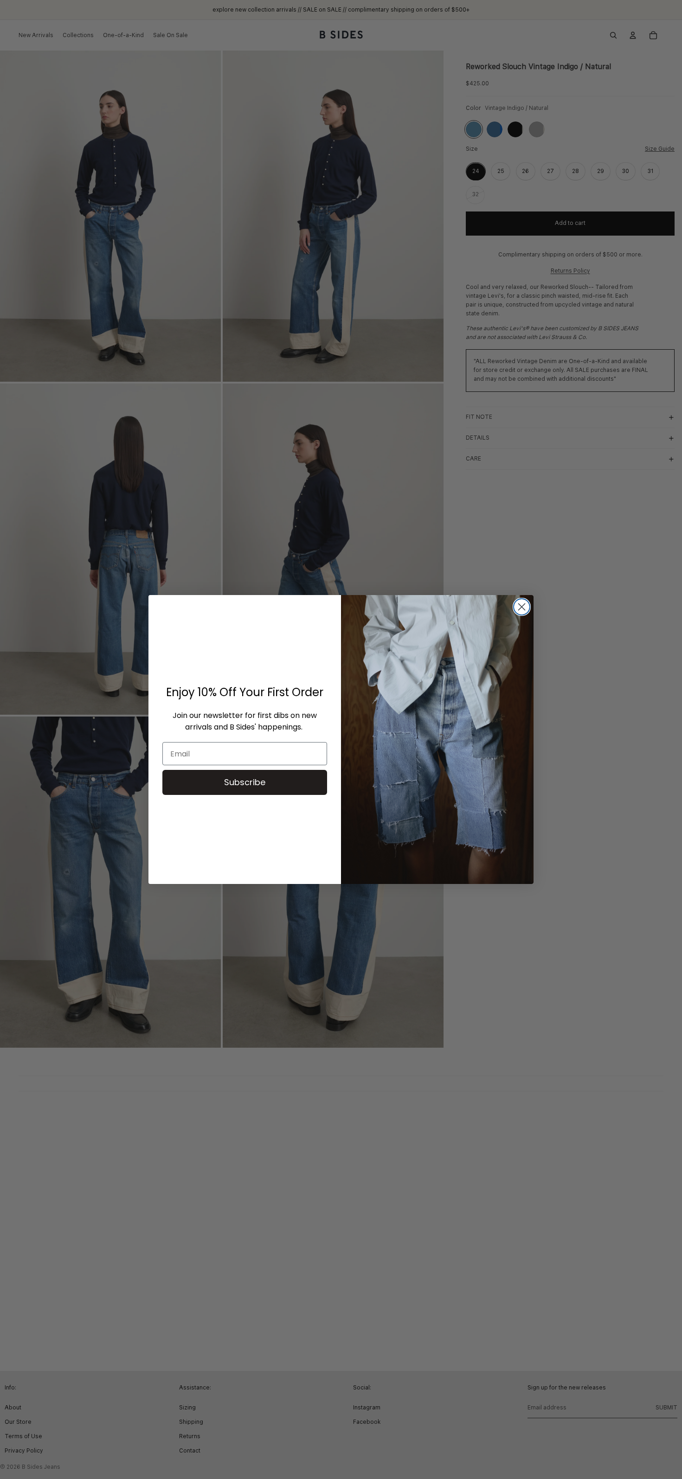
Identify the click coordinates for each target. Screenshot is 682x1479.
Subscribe (244, 782)
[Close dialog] (522, 607)
